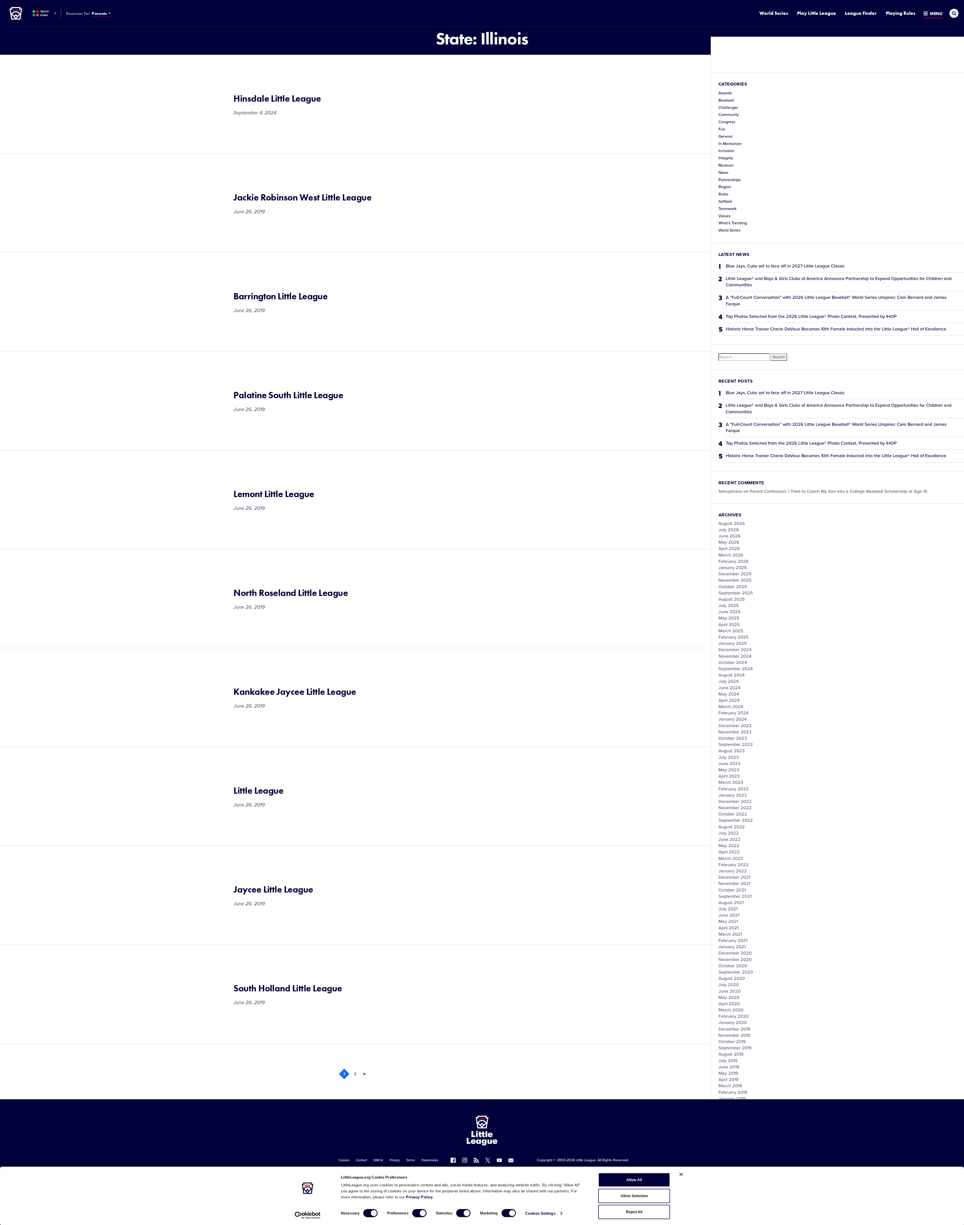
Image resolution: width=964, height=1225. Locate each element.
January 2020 (732, 1022)
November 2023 (734, 732)
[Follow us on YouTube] (499, 1160)
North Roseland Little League (290, 593)
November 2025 (735, 580)
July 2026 (728, 529)
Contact (361, 1160)
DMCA (378, 1160)
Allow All (634, 1180)
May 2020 (728, 997)
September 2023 (735, 744)
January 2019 (732, 1098)
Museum (726, 165)
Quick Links (44, 13)
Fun (721, 129)
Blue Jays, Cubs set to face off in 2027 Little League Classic (785, 266)
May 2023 (728, 770)
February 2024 (733, 713)
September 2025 (735, 593)
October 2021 (732, 890)
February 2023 (733, 789)
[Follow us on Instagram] (464, 1160)
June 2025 (729, 612)
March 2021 (730, 934)
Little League (258, 790)
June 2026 (729, 536)
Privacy (395, 1160)
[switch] (419, 1213)
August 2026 (731, 523)
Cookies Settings (540, 1213)
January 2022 (732, 871)
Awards (725, 93)
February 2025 (733, 637)
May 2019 (728, 1073)
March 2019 (730, 1085)
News (723, 172)
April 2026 (729, 548)
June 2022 (729, 839)
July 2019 (728, 1060)
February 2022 (733, 864)
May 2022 (728, 845)
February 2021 (732, 940)
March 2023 (730, 782)
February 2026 (733, 561)
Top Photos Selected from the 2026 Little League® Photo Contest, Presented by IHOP (811, 316)
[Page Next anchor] (366, 1074)
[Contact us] (510, 1160)
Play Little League (816, 13)
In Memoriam (730, 143)
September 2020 (735, 972)
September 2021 (735, 896)
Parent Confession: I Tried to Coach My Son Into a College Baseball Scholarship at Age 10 (838, 491)
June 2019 (728, 1067)
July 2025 (728, 605)
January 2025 (732, 643)
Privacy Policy (419, 1197)
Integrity (725, 158)
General (725, 136)
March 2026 (730, 555)
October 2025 (732, 586)
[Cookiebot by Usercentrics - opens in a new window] (308, 1215)
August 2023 (731, 751)
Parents (99, 13)
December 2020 (735, 953)
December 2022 (735, 801)
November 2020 (735, 959)
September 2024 (735, 668)
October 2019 (732, 1041)
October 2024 (732, 662)
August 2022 (731, 827)
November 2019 (734, 1035)
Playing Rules (900, 13)
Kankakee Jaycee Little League (294, 692)
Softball (725, 201)
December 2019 (734, 1029)
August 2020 (731, 978)
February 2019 (732, 1092)
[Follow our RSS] (476, 1160)
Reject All (634, 1212)
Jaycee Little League (273, 889)
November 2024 (734, 656)
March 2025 (730, 631)
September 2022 (735, 820)
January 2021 (732, 946)
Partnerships (729, 179)
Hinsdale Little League (277, 98)
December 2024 (734, 649)
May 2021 (728, 921)
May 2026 (728, 542)
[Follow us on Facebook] (453, 1160)
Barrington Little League (280, 296)
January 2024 (732, 719)
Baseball (726, 100)
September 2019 (735, 1048)
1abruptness (730, 491)
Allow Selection (634, 1196)
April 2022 (729, 852)
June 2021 (728, 915)
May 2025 (728, 618)
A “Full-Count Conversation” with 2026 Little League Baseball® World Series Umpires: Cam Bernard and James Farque (836, 300)
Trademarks (429, 1160)
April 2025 (729, 624)
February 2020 (733, 1016)
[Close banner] (681, 1174)
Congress (726, 121)
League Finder (861, 13)
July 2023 (728, 757)
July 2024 (728, 681)
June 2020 (729, 991)
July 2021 (728, 909)
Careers (343, 1160)
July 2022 (728, 833)
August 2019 (731, 1054)
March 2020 (730, 1010)
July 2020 (728, 984)
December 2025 (735, 574)
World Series (773, 13)
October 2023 (732, 738)
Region (724, 186)
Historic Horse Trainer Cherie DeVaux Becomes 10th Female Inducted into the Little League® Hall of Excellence (836, 329)
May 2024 (728, 694)
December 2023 (734, 725)
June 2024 (729, 688)
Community (728, 114)
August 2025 (731, 599)
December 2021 (734, 877)
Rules (723, 194)
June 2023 (729, 763)
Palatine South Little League (288, 395)
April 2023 (729, 776)
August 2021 (731, 902)
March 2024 (730, 706)
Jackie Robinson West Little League (302, 197)
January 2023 (732, 795)
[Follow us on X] (487, 1160)
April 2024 (729, 700)
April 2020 (729, 1003)
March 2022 (730, 858)
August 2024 (731, 675)
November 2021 (734, 883)
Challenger (728, 107)
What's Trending (732, 223)
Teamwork (727, 208)
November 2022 (735, 807)
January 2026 (732, 567)
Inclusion (726, 150)
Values (724, 216)
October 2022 (732, 814)
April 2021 (728, 928)
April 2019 (728, 1079)
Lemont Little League (273, 494)
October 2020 (732, 966)
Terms (410, 1160)
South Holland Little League (287, 988)
